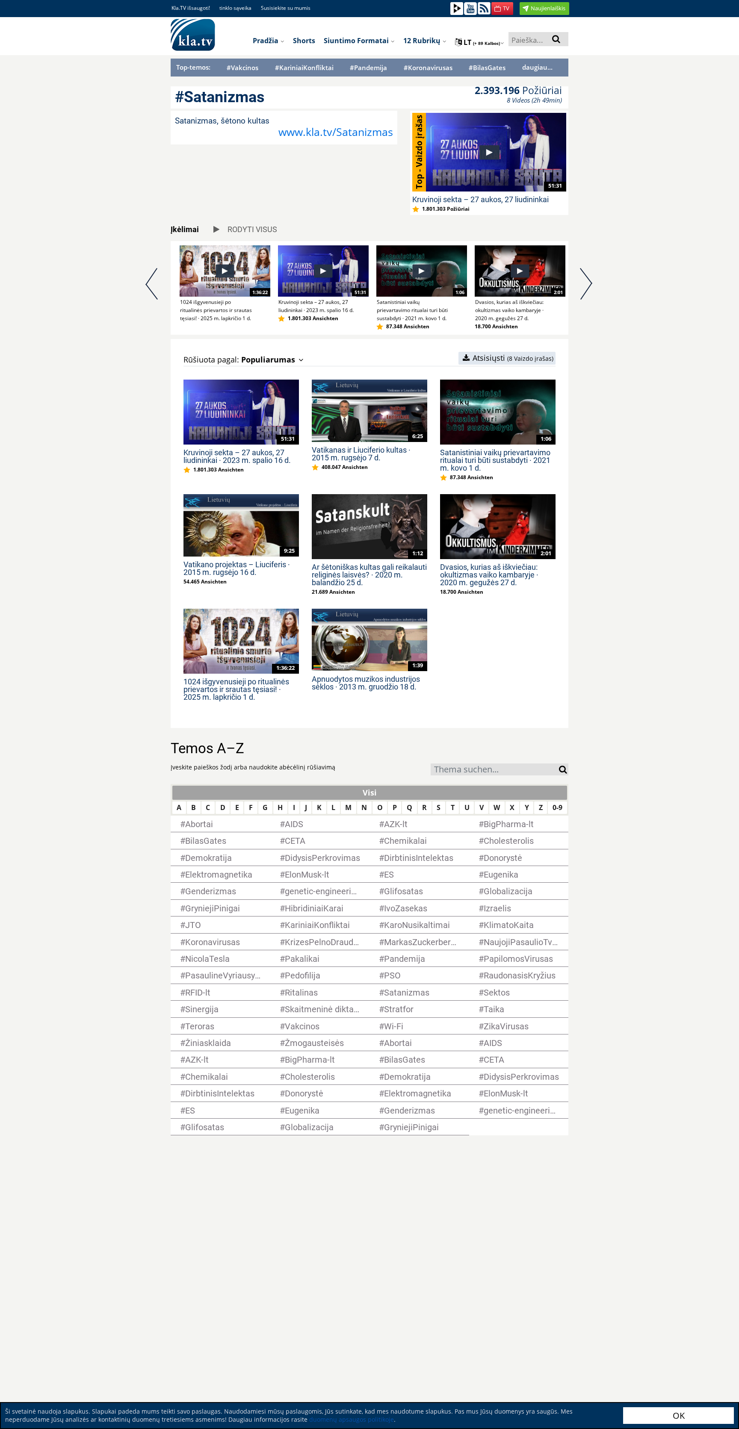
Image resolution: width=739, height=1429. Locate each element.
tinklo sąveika (235, 8)
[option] (220, 283)
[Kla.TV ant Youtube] (470, 8)
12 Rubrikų (422, 40)
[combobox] (495, 769)
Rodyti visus (251, 229)
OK (679, 1415)
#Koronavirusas (428, 68)
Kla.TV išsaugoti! (190, 8)
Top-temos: (193, 67)
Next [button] (586, 288)
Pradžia (266, 40)
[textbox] (495, 770)
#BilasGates (487, 68)
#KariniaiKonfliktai (304, 68)
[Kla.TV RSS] (484, 8)
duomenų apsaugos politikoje (351, 1419)
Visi (370, 792)
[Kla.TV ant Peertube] (456, 8)
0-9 (557, 807)
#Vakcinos (242, 68)
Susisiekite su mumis (285, 8)
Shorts (304, 40)
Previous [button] (152, 288)
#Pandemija (368, 68)
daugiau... (537, 67)
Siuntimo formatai (357, 40)
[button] (502, 8)
